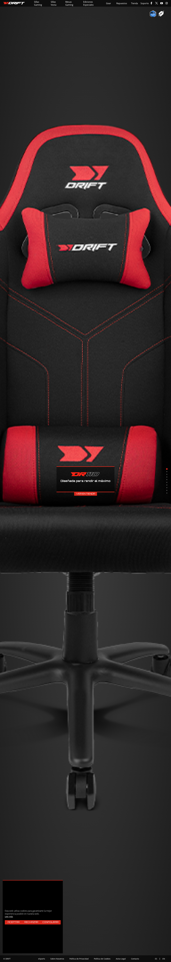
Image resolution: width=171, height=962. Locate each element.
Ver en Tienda (85, 494)
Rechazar (31, 922)
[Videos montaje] (161, 13)
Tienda (134, 3)
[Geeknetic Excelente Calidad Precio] (153, 13)
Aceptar (14, 922)
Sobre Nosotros (57, 958)
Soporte (145, 3)
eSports (41, 958)
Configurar (50, 922)
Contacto (135, 958)
